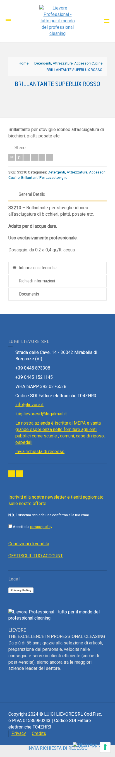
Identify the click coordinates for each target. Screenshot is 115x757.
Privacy (18, 733)
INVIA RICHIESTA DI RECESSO (57, 748)
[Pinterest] (34, 157)
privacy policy (41, 527)
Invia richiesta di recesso (39, 451)
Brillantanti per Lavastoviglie (44, 177)
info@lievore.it (29, 404)
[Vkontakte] (49, 157)
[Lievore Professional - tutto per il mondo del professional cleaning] (57, 20)
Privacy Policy (21, 590)
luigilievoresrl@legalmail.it (41, 413)
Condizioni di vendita (28, 543)
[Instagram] (19, 473)
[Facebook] (26, 157)
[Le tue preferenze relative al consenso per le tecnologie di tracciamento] (105, 747)
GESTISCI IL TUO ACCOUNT (35, 555)
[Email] (11, 157)
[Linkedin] (42, 157)
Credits (39, 733)
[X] (19, 157)
